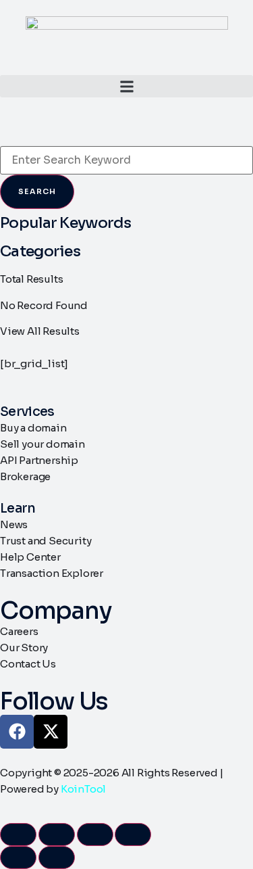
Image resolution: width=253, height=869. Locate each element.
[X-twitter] (50, 732)
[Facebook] (17, 732)
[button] (126, 86)
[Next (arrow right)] (56, 857)
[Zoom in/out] (18, 834)
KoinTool (83, 788)
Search (37, 191)
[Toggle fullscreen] (56, 834)
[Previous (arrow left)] (18, 857)
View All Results (40, 331)
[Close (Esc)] (133, 834)
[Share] (95, 834)
